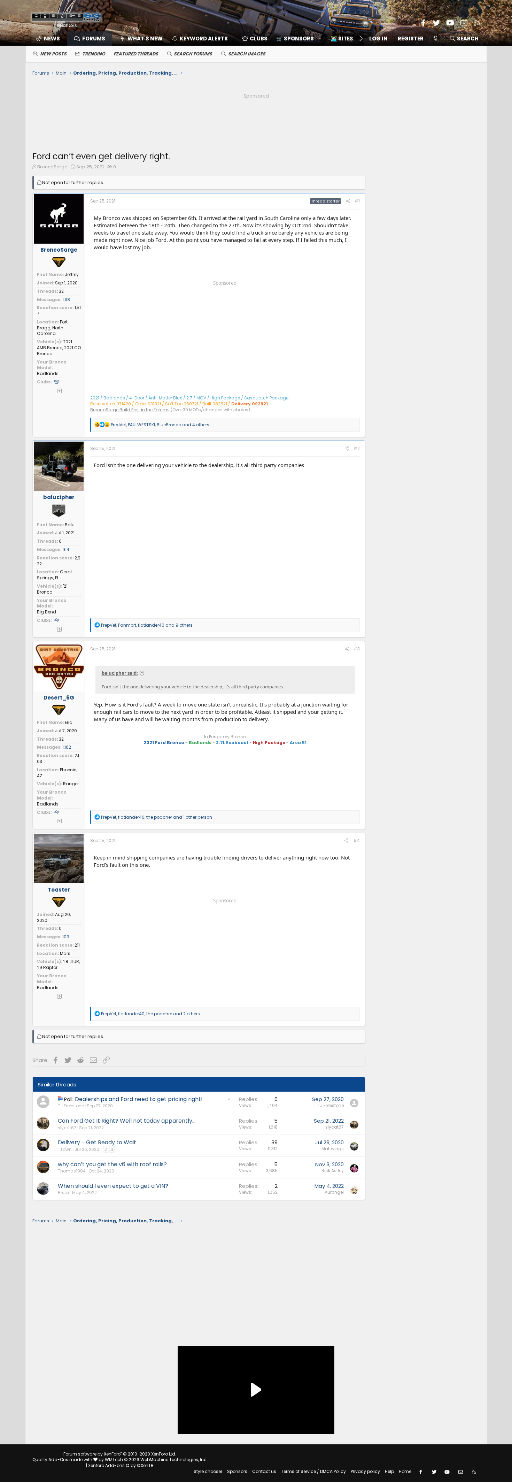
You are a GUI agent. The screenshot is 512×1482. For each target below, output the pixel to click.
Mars (65, 953)
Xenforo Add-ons (121, 1465)
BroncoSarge (52, 166)
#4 (356, 840)
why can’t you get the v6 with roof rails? (112, 1164)
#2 (357, 448)
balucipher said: (120, 673)
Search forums (193, 54)
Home (405, 1471)
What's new (145, 38)
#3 (357, 649)
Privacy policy (365, 1471)
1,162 (66, 747)
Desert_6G (59, 697)
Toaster (59, 889)
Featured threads (136, 54)
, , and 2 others (150, 1014)
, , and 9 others (147, 625)
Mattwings (332, 1149)
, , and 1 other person (156, 817)
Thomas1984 (72, 1171)
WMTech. (156, 1459)
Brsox (63, 1192)
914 (65, 549)
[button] (296, 38)
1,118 (66, 300)
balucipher (59, 497)
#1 (357, 201)
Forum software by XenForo (119, 1454)
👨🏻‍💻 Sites (342, 38)
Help (389, 1471)
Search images (246, 54)
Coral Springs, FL (54, 575)
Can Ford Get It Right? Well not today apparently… (126, 1121)
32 (61, 291)
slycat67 (67, 1128)
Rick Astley (332, 1171)
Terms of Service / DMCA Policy (313, 1471)
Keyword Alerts (204, 38)
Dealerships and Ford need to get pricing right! (139, 1099)
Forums (93, 38)
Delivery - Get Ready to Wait (97, 1142)
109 (65, 937)
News (52, 38)
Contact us (264, 1471)
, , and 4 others (160, 425)
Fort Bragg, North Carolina (52, 328)
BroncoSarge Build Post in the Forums (130, 410)
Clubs (258, 38)
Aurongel (334, 1192)
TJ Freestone (71, 1106)
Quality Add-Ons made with (62, 1459)
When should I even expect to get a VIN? (113, 1186)
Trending (93, 54)
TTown (65, 1149)
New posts (53, 54)
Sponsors (237, 1471)
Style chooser (208, 1471)
